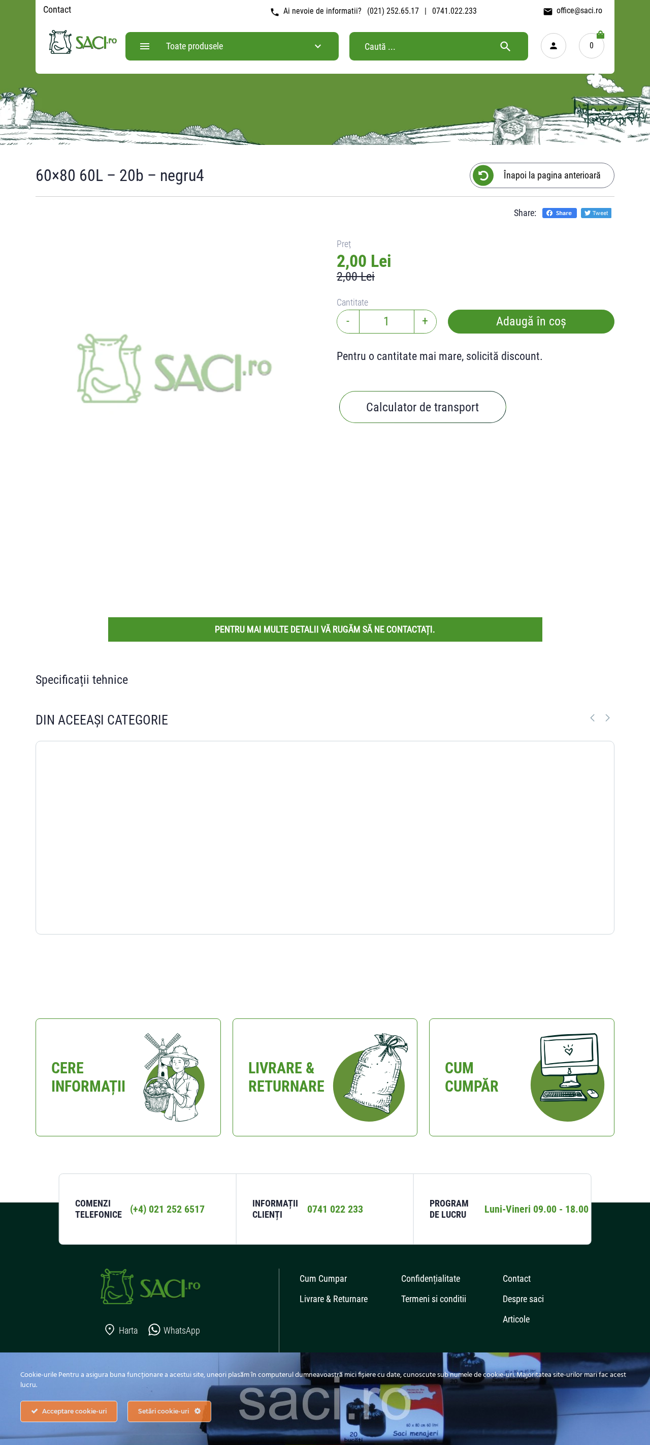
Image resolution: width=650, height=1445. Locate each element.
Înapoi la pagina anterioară (552, 175)
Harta (128, 1330)
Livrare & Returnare (334, 1298)
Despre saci (523, 1298)
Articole (516, 1319)
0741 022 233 (335, 1209)
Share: (525, 212)
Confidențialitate (430, 1278)
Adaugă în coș (531, 321)
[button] (607, 718)
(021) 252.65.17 (393, 11)
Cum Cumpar (323, 1278)
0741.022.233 (454, 11)
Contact (57, 9)
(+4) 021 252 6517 (167, 1209)
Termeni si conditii (433, 1298)
